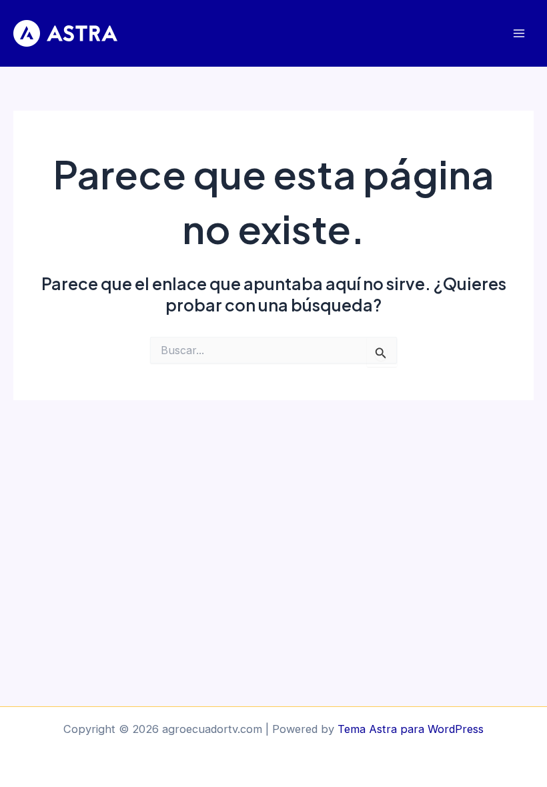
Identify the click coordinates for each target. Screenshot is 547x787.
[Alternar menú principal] (519, 34)
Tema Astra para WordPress (411, 729)
